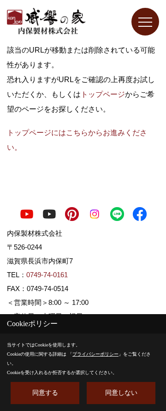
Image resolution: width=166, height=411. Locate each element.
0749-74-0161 (47, 275)
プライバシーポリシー (95, 354)
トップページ (103, 94)
